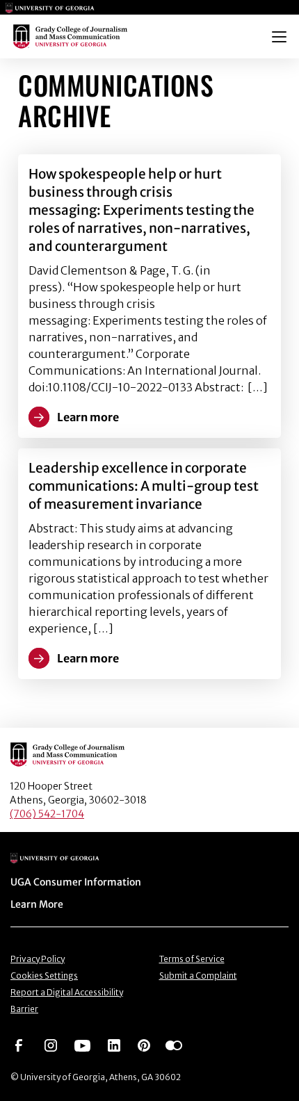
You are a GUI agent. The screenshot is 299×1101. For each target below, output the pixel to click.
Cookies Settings (44, 975)
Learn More (36, 904)
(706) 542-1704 (47, 814)
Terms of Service (192, 959)
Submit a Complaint (198, 975)
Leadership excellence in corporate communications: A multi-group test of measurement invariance (144, 485)
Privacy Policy (37, 959)
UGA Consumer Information (75, 882)
